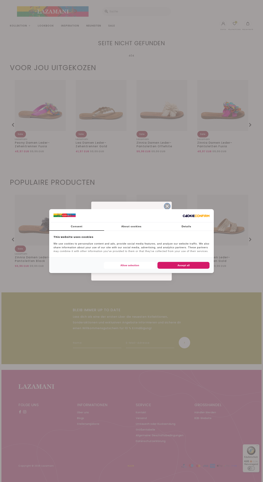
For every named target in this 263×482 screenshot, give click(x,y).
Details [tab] (186, 226)
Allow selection (129, 265)
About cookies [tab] (131, 226)
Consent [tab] (76, 226)
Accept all (183, 265)
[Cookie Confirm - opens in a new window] (196, 215)
